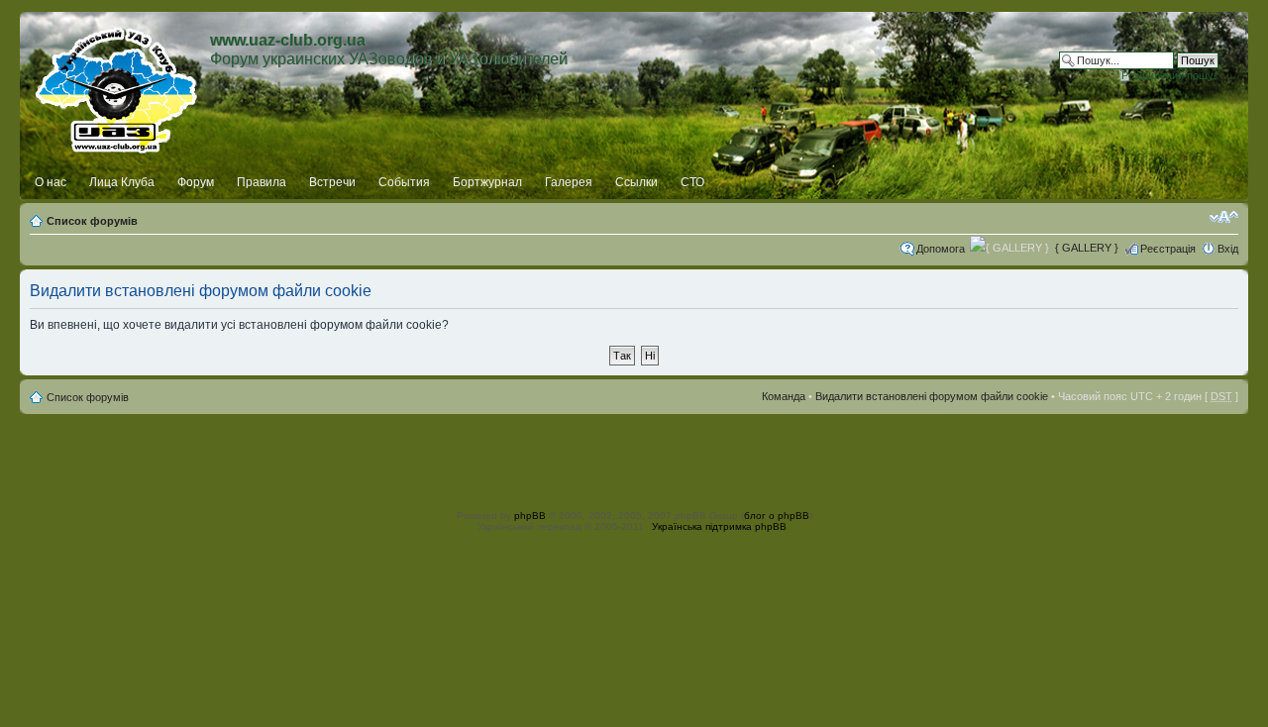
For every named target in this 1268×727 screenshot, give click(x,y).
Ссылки (636, 182)
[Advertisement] (634, 458)
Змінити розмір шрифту (1224, 217)
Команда (783, 396)
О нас (50, 182)
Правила (261, 182)
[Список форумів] (117, 86)
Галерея (568, 182)
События (404, 182)
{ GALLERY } (1086, 248)
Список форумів (92, 221)
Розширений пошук (1169, 75)
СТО (692, 182)
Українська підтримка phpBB (719, 526)
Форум (195, 182)
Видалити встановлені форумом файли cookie (931, 396)
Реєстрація (1168, 249)
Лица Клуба (122, 182)
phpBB (530, 515)
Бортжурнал (487, 182)
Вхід (1227, 249)
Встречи (332, 182)
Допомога (940, 249)
